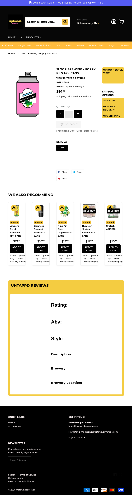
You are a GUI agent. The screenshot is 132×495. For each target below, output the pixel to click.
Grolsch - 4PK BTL (111, 226)
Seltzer (80, 45)
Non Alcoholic (96, 45)
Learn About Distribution (21, 481)
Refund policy (15, 478)
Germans (125, 45)
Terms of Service (27, 474)
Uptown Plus (95, 2)
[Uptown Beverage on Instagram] (120, 475)
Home (11, 37)
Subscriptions (43, 45)
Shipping (61, 96)
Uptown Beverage (25, 489)
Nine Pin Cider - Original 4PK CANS (65, 229)
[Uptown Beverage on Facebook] (115, 475)
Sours (69, 45)
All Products (30, 37)
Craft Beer (7, 45)
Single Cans (24, 45)
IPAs (58, 45)
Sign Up (37, 460)
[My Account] (113, 21)
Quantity (63, 106)
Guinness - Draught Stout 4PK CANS (39, 229)
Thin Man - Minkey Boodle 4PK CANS (88, 229)
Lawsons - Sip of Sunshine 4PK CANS (15, 229)
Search (11, 474)
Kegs (112, 45)
